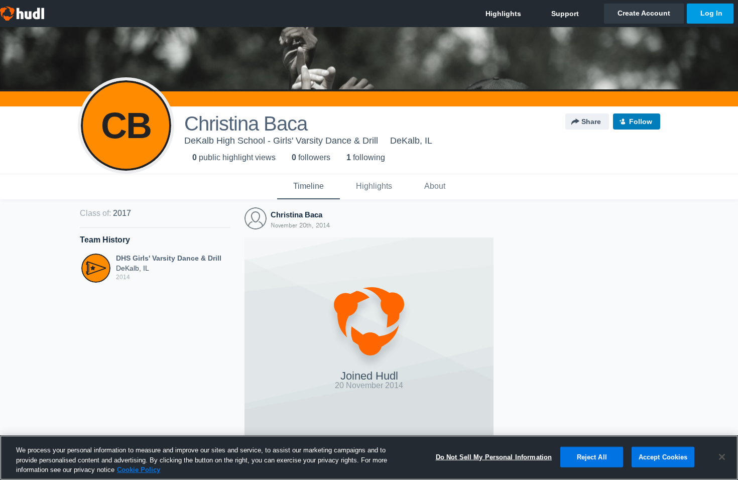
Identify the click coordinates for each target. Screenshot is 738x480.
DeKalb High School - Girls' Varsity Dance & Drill (281, 141)
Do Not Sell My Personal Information (494, 456)
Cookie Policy (138, 469)
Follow (640, 121)
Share (591, 121)
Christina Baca (296, 214)
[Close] (722, 457)
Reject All (592, 456)
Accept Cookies (663, 456)
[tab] (308, 186)
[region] (369, 457)
